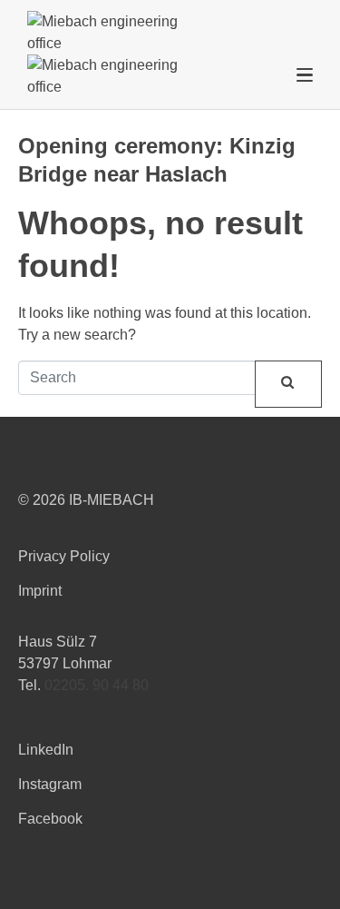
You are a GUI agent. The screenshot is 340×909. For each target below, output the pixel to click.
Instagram (50, 784)
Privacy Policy (64, 556)
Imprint (40, 590)
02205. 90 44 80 (96, 685)
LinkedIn (45, 749)
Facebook (50, 818)
